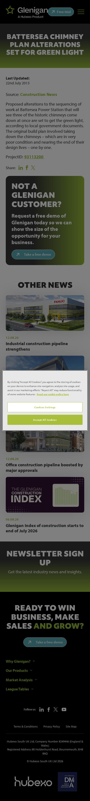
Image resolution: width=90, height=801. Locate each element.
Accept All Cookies (45, 419)
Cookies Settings (45, 407)
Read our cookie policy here (53, 394)
